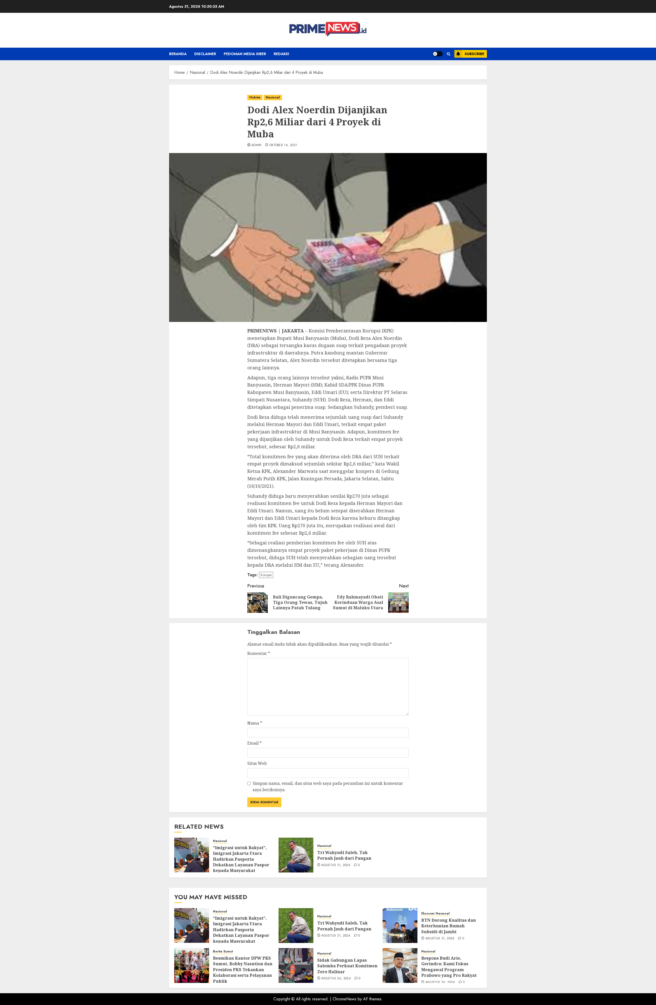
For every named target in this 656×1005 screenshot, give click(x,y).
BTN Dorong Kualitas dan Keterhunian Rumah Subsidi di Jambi (448, 926)
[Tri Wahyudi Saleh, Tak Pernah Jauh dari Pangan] (296, 855)
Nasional (273, 97)
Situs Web (257, 763)
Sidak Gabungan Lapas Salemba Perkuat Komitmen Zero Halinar (347, 965)
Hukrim (254, 97)
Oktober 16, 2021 (283, 145)
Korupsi (266, 574)
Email (254, 743)
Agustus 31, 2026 (335, 865)
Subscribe (474, 53)
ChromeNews (344, 999)
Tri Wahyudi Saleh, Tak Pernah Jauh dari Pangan (344, 855)
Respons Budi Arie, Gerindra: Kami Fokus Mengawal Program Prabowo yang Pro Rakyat (449, 966)
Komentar (258, 653)
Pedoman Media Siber (245, 53)
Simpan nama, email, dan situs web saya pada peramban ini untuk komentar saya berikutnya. (328, 786)
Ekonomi (427, 913)
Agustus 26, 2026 (336, 979)
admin (256, 145)
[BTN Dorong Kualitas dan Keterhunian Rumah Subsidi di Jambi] (400, 925)
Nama (254, 723)
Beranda (178, 53)
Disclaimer (205, 53)
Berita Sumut (223, 951)
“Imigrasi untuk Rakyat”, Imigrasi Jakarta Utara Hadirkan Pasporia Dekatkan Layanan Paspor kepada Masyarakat (241, 859)
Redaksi (281, 53)
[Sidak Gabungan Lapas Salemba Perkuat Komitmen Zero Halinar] (296, 965)
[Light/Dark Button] (438, 53)
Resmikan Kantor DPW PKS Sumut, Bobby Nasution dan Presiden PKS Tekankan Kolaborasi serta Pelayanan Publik (242, 969)
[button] (448, 54)
